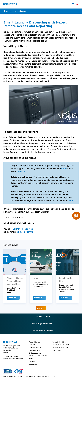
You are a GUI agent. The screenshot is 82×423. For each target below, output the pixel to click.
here (63, 168)
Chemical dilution (35, 347)
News (31, 358)
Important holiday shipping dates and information (40, 284)
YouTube (21, 171)
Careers (32, 361)
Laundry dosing (34, 350)
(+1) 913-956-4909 (11, 356)
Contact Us (33, 364)
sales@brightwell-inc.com (14, 358)
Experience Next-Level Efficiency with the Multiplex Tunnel (66, 288)
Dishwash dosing (35, 353)
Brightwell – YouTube (23, 229)
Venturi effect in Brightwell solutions (13, 290)
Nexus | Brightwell (25, 232)
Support (32, 345)
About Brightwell (35, 342)
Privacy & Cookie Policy (61, 345)
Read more (12, 298)
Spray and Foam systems (38, 356)
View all (39, 308)
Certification (57, 350)
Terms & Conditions (59, 342)
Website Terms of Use (60, 347)
